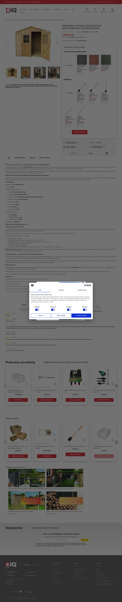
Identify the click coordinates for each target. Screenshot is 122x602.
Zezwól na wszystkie (81, 315)
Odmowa (40, 315)
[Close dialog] (84, 282)
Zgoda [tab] (39, 290)
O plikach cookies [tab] (82, 290)
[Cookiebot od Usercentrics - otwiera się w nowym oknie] (85, 285)
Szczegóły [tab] (61, 290)
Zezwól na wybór (61, 315)
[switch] (53, 310)
